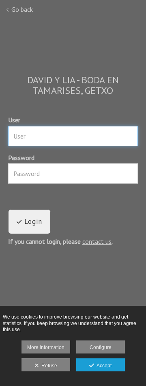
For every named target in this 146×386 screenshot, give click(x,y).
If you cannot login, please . (60, 241)
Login (32, 221)
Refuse (48, 366)
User (14, 120)
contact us (97, 241)
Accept (103, 366)
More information (45, 347)
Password (21, 158)
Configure (101, 347)
